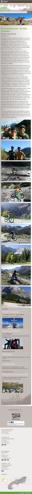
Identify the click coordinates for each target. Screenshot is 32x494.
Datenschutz (28, 492)
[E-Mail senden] (2, 460)
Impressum (21, 492)
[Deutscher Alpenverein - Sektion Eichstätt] (4, 9)
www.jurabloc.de (2, 445)
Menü (5, 1)
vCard (5, 445)
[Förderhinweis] (16, 423)
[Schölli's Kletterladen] (16, 416)
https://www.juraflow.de (2, 471)
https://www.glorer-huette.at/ (5, 460)
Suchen (29, 12)
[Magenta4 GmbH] (16, 410)
